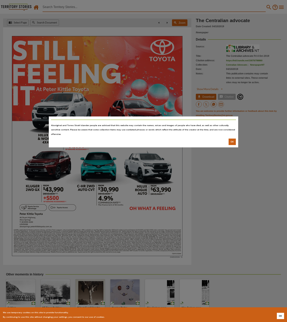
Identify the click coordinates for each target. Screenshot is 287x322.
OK (232, 141)
